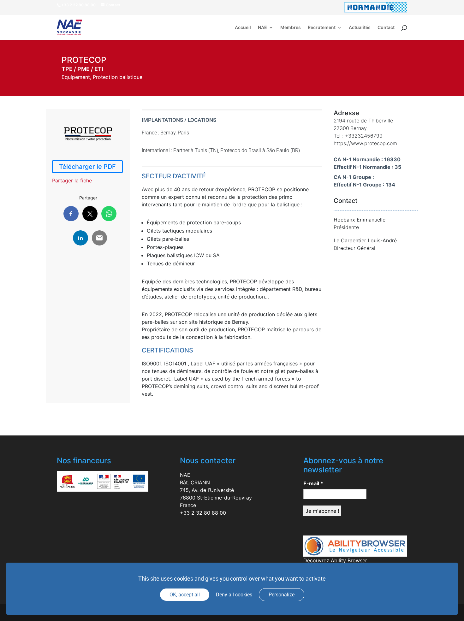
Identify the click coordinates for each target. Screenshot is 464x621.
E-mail (313, 483)
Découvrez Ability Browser (335, 560)
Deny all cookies (234, 595)
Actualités (360, 27)
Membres (290, 27)
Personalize (281, 595)
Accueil (243, 27)
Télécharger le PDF (87, 166)
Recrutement (322, 27)
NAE (262, 27)
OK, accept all (185, 595)
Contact (386, 27)
